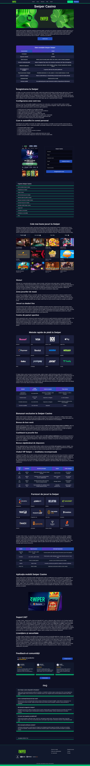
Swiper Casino (21, 192)
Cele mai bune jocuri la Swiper (24, 194)
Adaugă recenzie (67, 658)
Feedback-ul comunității (23, 213)
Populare (22, 235)
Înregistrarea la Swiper (22, 189)
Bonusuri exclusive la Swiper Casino (25, 200)
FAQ (19, 215)
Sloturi (66, 235)
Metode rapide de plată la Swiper (25, 197)
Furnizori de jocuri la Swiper (23, 202)
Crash (51, 235)
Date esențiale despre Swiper (24, 187)
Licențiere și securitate (22, 210)
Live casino (37, 235)
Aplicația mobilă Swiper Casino (24, 205)
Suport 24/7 (20, 207)
